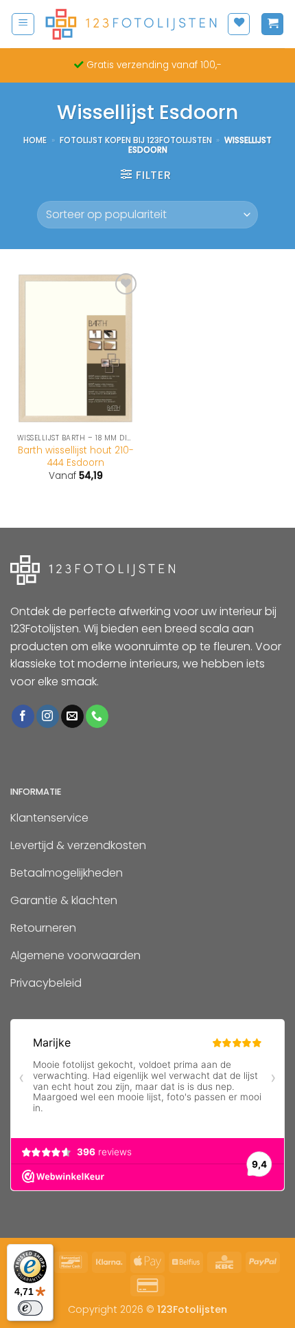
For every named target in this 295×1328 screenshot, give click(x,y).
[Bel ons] (97, 716)
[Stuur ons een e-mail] (72, 716)
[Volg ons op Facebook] (23, 716)
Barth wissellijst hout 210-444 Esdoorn (76, 457)
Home (35, 140)
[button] (23, 24)
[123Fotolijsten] (130, 24)
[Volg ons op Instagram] (47, 716)
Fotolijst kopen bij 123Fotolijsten (136, 140)
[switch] (30, 1308)
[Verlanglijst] (239, 24)
